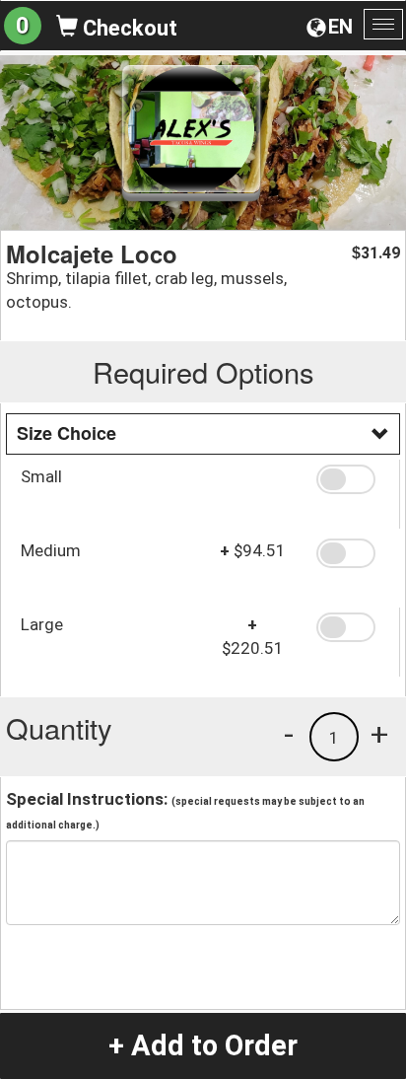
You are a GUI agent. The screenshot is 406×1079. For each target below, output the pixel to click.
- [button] (289, 734)
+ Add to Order (203, 1045)
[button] (350, 479)
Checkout (127, 28)
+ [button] (379, 734)
